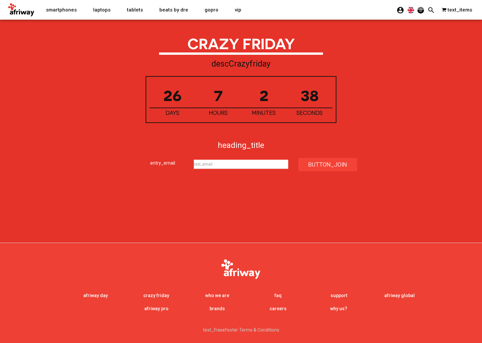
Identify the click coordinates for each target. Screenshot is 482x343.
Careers (278, 308)
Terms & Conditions (259, 330)
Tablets (135, 10)
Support (339, 295)
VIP (238, 10)
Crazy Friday (156, 295)
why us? (338, 308)
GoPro (211, 10)
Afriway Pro (156, 308)
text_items (459, 10)
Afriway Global (399, 295)
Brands (217, 308)
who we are (217, 295)
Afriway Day (95, 295)
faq (278, 295)
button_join (327, 164)
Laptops (101, 10)
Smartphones (61, 10)
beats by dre (173, 10)
